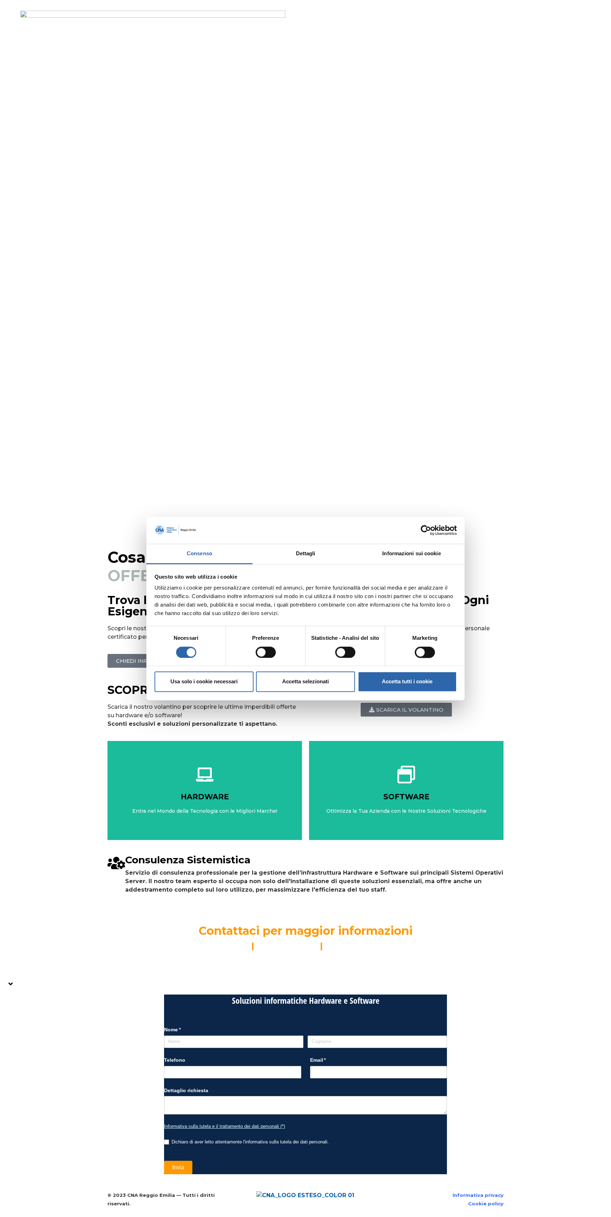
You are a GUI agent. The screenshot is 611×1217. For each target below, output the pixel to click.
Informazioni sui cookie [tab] (411, 554)
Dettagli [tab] (305, 554)
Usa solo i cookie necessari (204, 682)
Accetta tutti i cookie (407, 682)
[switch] (266, 652)
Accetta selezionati (305, 682)
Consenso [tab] (199, 554)
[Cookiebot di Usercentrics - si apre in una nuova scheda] (426, 530)
